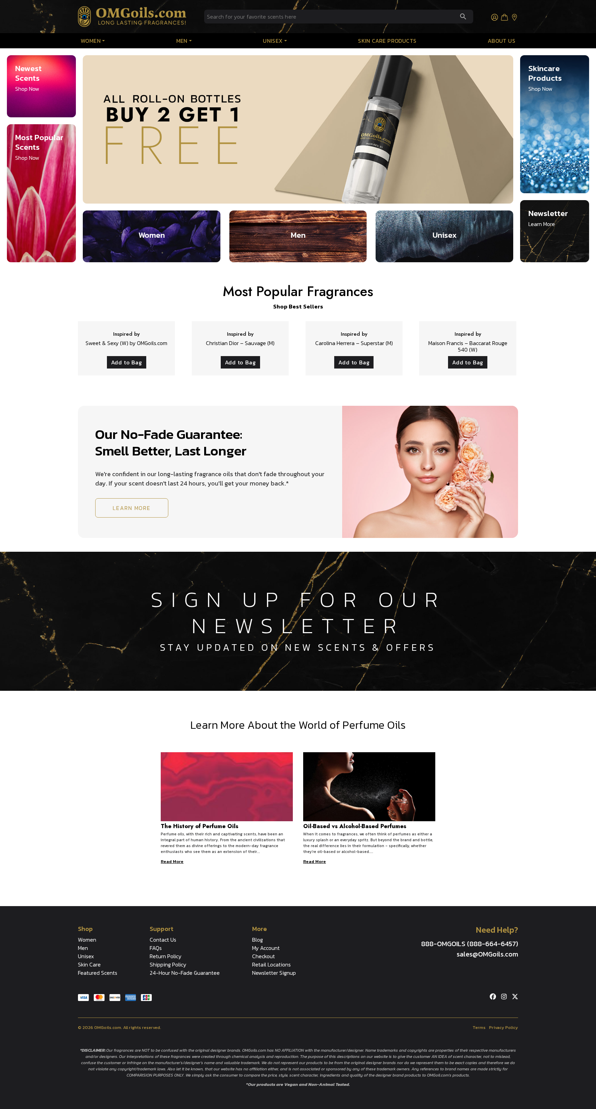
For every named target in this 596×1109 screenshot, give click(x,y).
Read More (172, 861)
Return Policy (165, 956)
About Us (501, 41)
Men (182, 41)
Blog (257, 939)
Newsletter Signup (274, 973)
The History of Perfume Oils (199, 826)
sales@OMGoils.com (487, 954)
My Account (266, 948)
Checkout (263, 956)
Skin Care (89, 964)
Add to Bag (126, 362)
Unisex (272, 41)
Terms (479, 1027)
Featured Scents (97, 973)
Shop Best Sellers (298, 306)
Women (91, 41)
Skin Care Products (387, 41)
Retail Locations (271, 964)
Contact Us (163, 939)
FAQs (156, 948)
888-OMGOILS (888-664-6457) (469, 944)
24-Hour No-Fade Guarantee (185, 973)
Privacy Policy (503, 1027)
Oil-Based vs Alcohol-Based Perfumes (354, 826)
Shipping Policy (168, 964)
